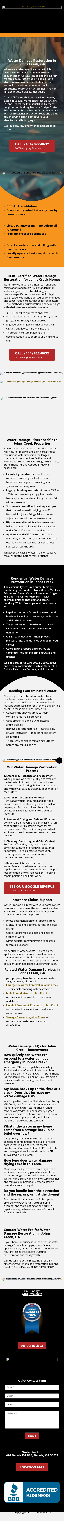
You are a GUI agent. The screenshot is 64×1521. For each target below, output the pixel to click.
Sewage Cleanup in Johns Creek (25, 1017)
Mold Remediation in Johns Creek (27, 993)
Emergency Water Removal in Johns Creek (32, 985)
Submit (32, 1436)
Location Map (32, 1467)
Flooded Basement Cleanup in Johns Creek (32, 1005)
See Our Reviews (32, 1346)
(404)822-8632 (32, 1294)
